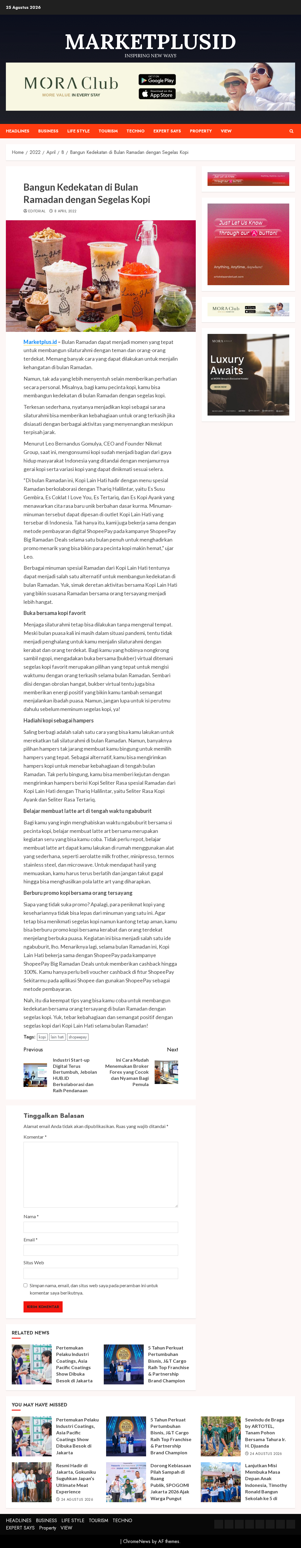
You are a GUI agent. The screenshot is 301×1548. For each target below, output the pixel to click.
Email (31, 1239)
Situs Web (34, 1262)
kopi (42, 1037)
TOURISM (108, 131)
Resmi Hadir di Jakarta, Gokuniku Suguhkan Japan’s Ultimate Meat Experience (76, 1479)
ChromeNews (136, 1541)
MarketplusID (150, 41)
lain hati (57, 1037)
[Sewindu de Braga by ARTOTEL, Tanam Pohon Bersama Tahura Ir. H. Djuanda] (221, 1436)
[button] (291, 131)
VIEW (226, 131)
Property (201, 131)
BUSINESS (48, 131)
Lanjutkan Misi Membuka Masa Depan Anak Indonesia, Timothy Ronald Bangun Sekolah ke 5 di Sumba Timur (266, 1485)
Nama (31, 1216)
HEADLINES (17, 131)
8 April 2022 (65, 211)
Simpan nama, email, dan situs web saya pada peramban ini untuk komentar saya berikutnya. (94, 1289)
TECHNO (135, 131)
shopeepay (78, 1037)
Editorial (36, 211)
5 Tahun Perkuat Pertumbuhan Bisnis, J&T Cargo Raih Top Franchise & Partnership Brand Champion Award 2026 (168, 1367)
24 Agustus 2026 (266, 1454)
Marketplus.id (40, 342)
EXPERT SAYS (167, 131)
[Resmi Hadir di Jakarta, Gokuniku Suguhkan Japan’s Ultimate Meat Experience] (32, 1482)
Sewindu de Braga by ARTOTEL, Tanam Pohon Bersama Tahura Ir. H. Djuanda (265, 1433)
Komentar (35, 1136)
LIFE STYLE (78, 131)
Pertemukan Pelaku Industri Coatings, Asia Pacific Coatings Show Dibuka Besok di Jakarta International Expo (76, 1367)
